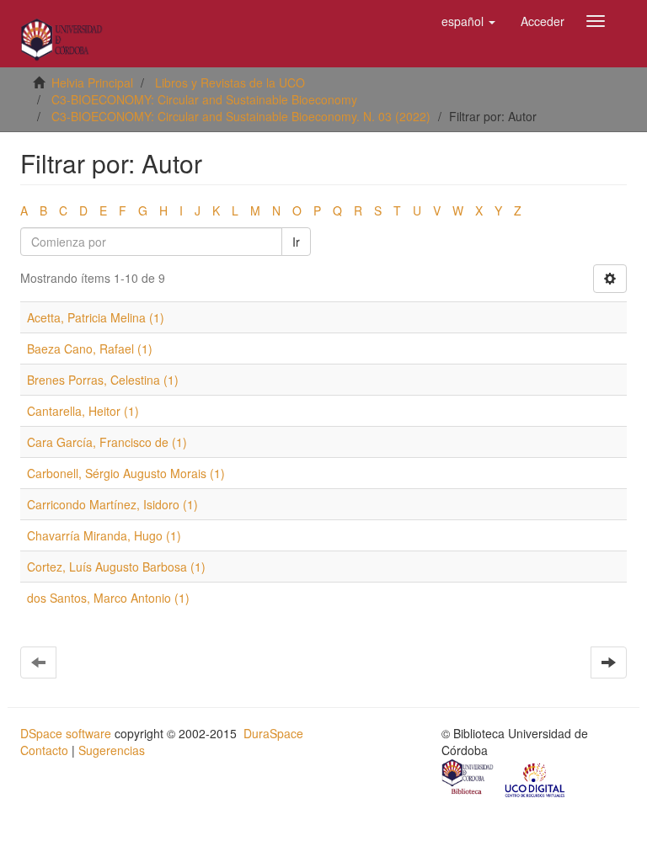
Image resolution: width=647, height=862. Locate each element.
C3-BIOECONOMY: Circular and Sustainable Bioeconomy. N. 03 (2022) (240, 116)
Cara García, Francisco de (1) (107, 442)
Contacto (44, 750)
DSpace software (65, 733)
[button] (468, 21)
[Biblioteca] (468, 778)
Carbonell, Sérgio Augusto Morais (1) (126, 473)
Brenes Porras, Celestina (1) (103, 379)
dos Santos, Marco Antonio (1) (108, 597)
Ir (296, 241)
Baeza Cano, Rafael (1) (89, 348)
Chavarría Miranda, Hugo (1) (104, 535)
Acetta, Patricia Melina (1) (95, 317)
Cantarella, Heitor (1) (83, 410)
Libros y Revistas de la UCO (230, 82)
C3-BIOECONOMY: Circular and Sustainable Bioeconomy (204, 99)
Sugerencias (111, 750)
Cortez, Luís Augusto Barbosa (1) (116, 566)
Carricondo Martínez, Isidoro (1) (112, 504)
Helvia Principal (92, 82)
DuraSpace (273, 733)
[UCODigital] (535, 778)
